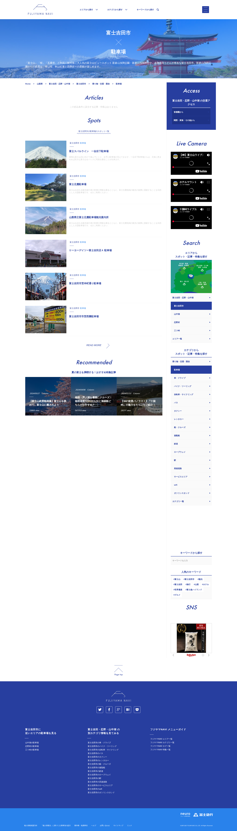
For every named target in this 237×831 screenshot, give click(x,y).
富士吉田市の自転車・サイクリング (103, 750)
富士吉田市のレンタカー (98, 760)
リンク (129, 825)
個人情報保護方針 (30, 825)
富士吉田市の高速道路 (97, 782)
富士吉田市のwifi (95, 789)
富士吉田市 (189, 579)
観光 (201, 579)
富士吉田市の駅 (94, 778)
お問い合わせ (105, 825)
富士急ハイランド (194, 589)
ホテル (206, 584)
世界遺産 (178, 589)
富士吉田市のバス (95, 753)
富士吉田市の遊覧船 (96, 767)
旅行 (189, 584)
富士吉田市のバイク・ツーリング (102, 746)
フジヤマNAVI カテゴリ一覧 (162, 742)
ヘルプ (93, 825)
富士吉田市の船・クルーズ (99, 764)
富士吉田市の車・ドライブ (99, 743)
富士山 (177, 579)
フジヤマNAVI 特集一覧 (160, 750)
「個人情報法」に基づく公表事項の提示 (56, 825)
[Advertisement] (93, 443)
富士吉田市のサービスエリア (100, 785)
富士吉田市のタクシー (97, 757)
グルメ (177, 595)
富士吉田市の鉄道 (95, 771)
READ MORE (93, 345)
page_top (118, 670)
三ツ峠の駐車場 (32, 750)
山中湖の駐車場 (32, 743)
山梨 (197, 584)
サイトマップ (118, 825)
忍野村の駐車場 (32, 746)
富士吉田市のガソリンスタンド (101, 792)
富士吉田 (178, 584)
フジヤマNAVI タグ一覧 (160, 746)
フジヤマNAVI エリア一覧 (161, 739)
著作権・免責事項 (81, 825)
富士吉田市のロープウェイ (99, 775)
